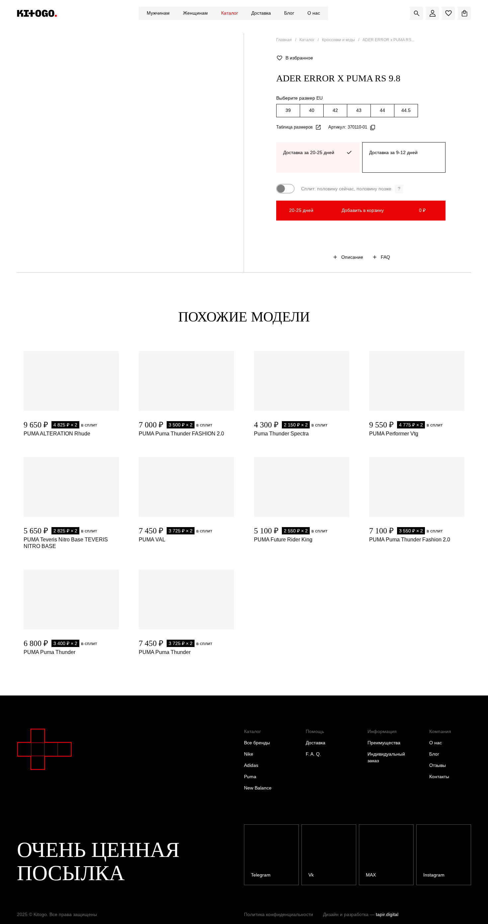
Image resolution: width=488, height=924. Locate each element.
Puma (250, 776)
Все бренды (257, 742)
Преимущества (383, 742)
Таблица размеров (294, 127)
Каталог (229, 13)
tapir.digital (387, 914)
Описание (352, 257)
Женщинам (195, 13)
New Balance (258, 787)
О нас (313, 13)
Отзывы (437, 765)
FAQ (385, 257)
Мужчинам (158, 13)
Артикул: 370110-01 (347, 127)
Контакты (439, 776)
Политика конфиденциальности (278, 914)
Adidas (251, 765)
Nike (248, 754)
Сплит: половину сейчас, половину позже (350, 188)
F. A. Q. (313, 754)
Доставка (261, 13)
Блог (289, 13)
